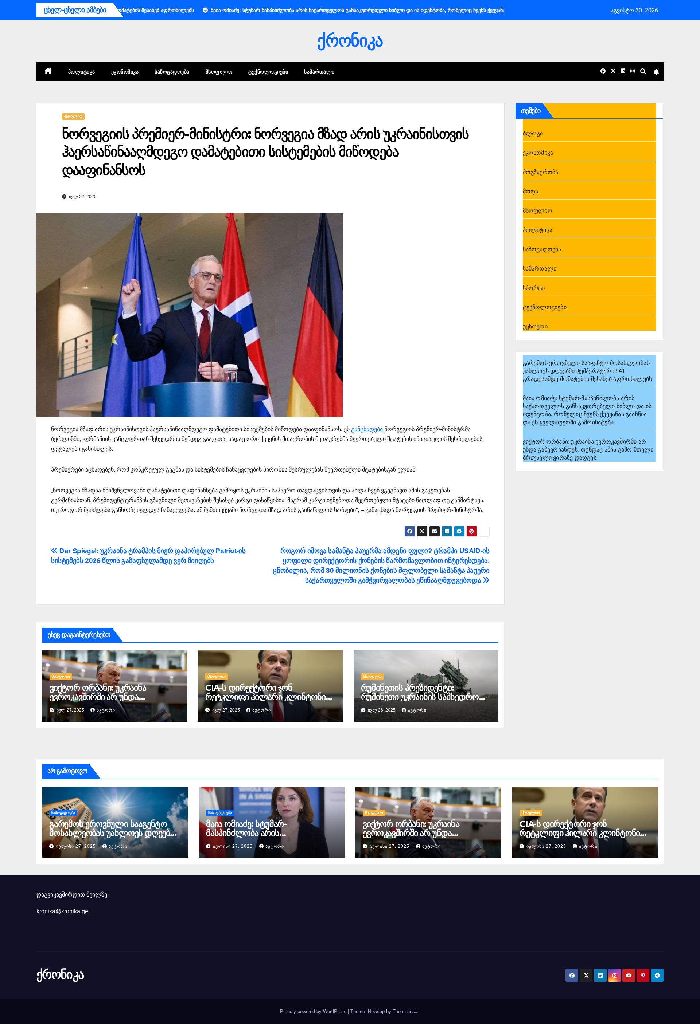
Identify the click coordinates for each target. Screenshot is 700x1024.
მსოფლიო (219, 71)
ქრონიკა (349, 40)
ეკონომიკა (125, 71)
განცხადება (366, 429)
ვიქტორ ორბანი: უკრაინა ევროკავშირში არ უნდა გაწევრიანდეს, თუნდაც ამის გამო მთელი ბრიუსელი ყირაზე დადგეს (588, 449)
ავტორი (106, 710)
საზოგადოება (172, 71)
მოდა (530, 191)
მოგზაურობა (541, 172)
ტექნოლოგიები (268, 71)
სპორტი (534, 288)
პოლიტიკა (81, 71)
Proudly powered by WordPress (314, 1011)
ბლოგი (533, 133)
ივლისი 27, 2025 (76, 846)
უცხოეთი (535, 326)
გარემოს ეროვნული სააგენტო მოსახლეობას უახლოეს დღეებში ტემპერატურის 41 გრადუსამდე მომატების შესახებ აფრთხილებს (587, 371)
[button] (643, 71)
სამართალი (319, 71)
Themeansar (406, 1011)
